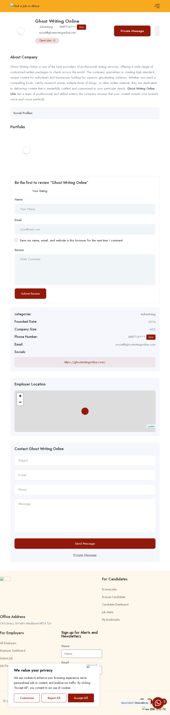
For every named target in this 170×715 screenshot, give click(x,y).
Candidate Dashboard (115, 604)
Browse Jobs (109, 589)
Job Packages (8, 666)
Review (19, 250)
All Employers (8, 643)
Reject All (54, 698)
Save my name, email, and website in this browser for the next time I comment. (71, 240)
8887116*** (72, 27)
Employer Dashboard (12, 651)
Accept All (81, 698)
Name (19, 199)
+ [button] (20, 396)
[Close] (92, 666)
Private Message (132, 31)
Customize (27, 698)
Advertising (46, 27)
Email (18, 220)
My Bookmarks (111, 620)
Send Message (85, 543)
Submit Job (6, 658)
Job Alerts (107, 612)
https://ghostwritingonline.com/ (85, 362)
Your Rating (39, 191)
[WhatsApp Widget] (158, 703)
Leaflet (151, 426)
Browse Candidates (113, 597)
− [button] (20, 402)
